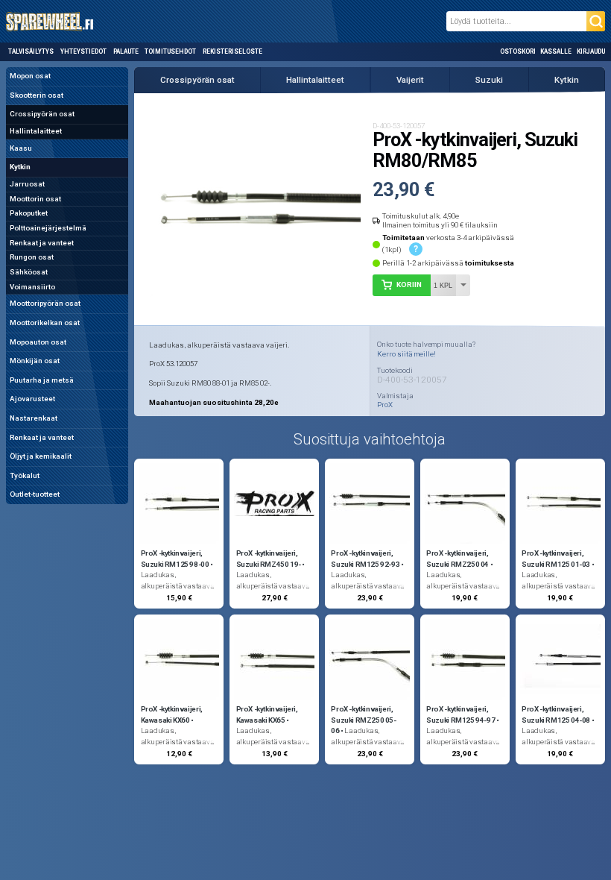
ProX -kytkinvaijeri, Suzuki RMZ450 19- (268, 558)
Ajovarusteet (32, 399)
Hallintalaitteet (36, 131)
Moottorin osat (35, 199)
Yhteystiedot (83, 51)
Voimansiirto (32, 287)
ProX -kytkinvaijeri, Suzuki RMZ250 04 (457, 558)
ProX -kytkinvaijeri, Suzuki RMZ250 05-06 (363, 720)
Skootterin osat (36, 95)
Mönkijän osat (35, 360)
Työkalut (24, 475)
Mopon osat (30, 76)
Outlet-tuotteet (35, 494)
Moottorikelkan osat (45, 322)
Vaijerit (410, 80)
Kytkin (20, 167)
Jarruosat (27, 184)
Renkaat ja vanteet (42, 243)
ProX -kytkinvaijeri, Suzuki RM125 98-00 (175, 558)
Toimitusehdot (170, 51)
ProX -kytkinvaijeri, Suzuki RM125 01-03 (556, 558)
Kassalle (556, 51)
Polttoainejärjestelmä (48, 228)
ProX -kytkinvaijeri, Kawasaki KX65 (267, 714)
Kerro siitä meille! (406, 354)
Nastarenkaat (33, 418)
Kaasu (21, 148)
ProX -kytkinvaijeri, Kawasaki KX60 (172, 714)
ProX (385, 405)
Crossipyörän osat (42, 114)
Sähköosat (29, 272)
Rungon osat (32, 257)
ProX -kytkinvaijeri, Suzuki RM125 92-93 (365, 558)
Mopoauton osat (38, 342)
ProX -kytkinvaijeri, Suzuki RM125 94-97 (460, 714)
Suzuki (489, 80)
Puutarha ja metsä (42, 380)
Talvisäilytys (31, 51)
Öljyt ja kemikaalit (41, 456)
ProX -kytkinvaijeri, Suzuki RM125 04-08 (556, 714)
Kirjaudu (591, 51)
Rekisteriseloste (232, 51)
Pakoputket (29, 213)
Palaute (126, 51)
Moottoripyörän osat (45, 303)
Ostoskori (518, 51)
